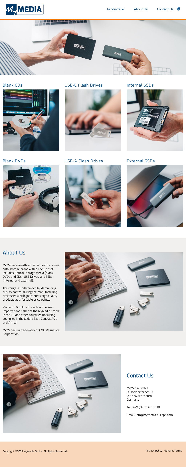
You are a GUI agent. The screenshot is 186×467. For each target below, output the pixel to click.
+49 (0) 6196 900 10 (146, 407)
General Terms (173, 450)
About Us (141, 9)
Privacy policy (155, 450)
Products (114, 9)
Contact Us (165, 9)
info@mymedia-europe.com (154, 415)
